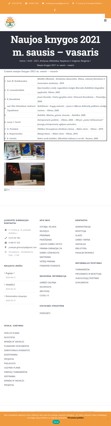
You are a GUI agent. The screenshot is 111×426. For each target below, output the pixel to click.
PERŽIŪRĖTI (45, 313)
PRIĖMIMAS (45, 235)
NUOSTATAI (9, 337)
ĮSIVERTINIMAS (10, 354)
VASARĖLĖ (10, 284)
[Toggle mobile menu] (105, 20)
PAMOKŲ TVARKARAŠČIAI (15, 372)
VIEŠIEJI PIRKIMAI (47, 261)
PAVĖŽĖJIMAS (46, 239)
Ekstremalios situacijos (16, 296)
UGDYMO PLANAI (12, 367)
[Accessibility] (108, 15)
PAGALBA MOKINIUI (84, 252)
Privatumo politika (76, 418)
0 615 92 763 (14, 238)
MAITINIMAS (45, 257)
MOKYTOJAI (80, 231)
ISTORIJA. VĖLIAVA (48, 226)
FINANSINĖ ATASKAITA (50, 265)
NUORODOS (45, 286)
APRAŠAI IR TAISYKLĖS (14, 341)
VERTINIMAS (9, 376)
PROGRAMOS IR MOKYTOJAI (88, 273)
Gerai (56, 422)
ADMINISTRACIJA (83, 226)
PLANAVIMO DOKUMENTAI (16, 346)
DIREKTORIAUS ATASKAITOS (17, 350)
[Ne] (107, 418)
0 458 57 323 (14, 242)
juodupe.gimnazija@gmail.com (22, 247)
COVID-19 (44, 295)
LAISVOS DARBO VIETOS (51, 244)
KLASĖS (78, 235)
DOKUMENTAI (81, 282)
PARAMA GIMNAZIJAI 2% (51, 248)
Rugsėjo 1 (10, 273)
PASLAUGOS (10, 363)
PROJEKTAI (9, 359)
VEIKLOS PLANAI (11, 333)
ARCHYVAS (44, 291)
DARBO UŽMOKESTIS (49, 252)
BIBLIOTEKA (80, 248)
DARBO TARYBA (82, 239)
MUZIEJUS (44, 231)
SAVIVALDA (80, 244)
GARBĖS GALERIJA (48, 282)
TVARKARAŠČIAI (82, 269)
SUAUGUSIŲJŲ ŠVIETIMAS (87, 278)
